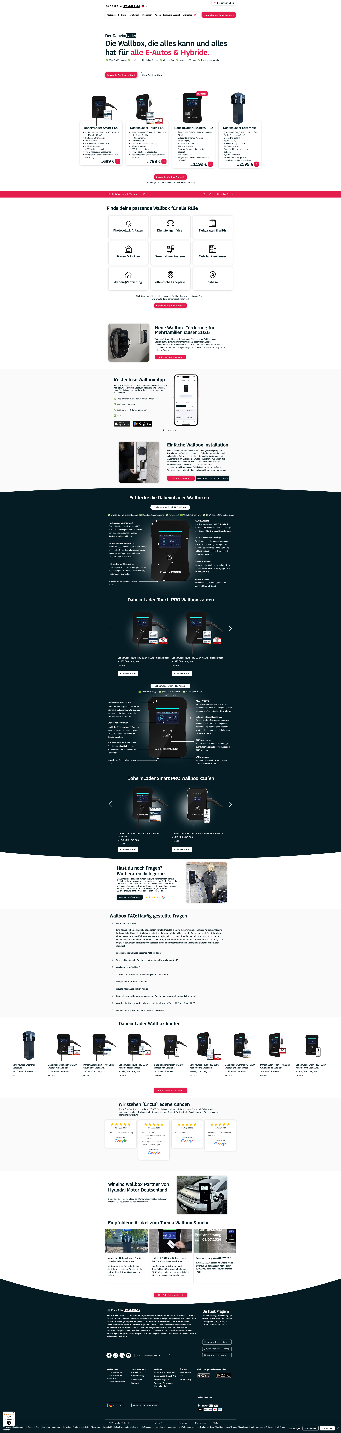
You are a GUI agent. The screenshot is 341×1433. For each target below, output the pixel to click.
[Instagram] (115, 1355)
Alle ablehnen (310, 1428)
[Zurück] (11, 400)
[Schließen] (337, 1428)
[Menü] (13, 1413)
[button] (195, 14)
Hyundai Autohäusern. (139, 1201)
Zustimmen (327, 1428)
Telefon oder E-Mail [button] (155, 890)
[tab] (170, 507)
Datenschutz (200, 1423)
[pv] (168, 430)
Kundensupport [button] (170, 886)
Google (192, 1112)
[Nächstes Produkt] (230, 628)
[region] (128, 227)
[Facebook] (109, 1355)
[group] (170, 639)
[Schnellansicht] (143, 628)
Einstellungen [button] (294, 1428)
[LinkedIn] (122, 1355)
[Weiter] (329, 400)
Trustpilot (180, 1112)
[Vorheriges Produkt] (110, 628)
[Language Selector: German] (144, 6)
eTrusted (171, 1112)
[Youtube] (128, 1355)
